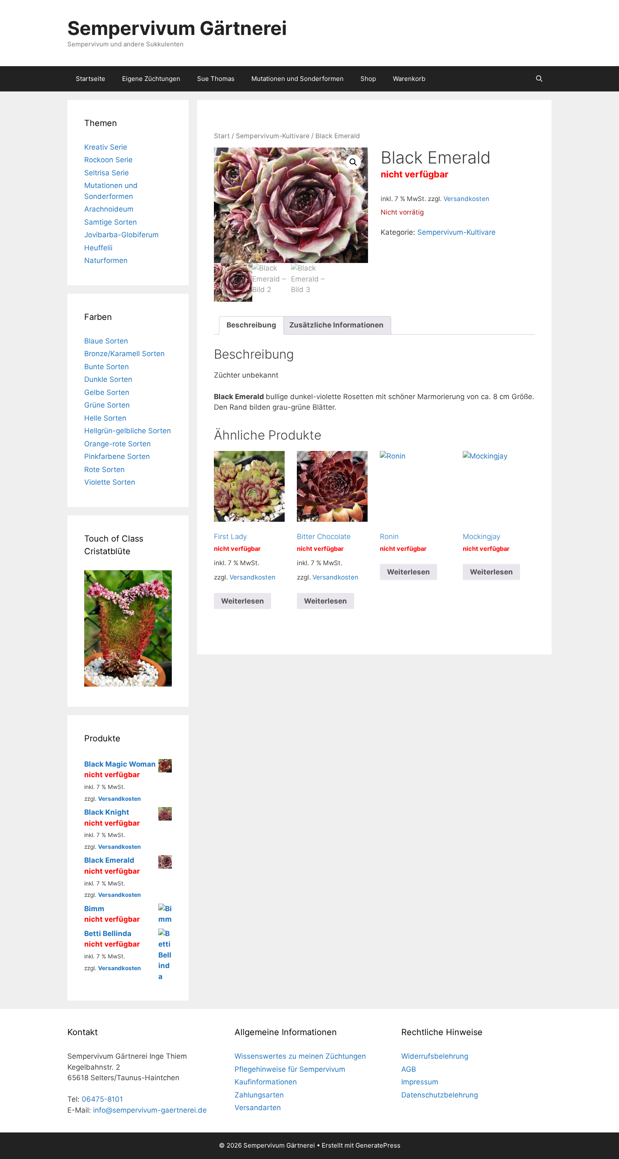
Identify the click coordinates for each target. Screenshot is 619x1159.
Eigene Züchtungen (151, 79)
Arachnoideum (108, 209)
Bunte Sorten (106, 366)
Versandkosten (466, 199)
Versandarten (258, 1107)
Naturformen (106, 260)
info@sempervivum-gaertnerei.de (150, 1110)
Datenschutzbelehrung (439, 1095)
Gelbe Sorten (106, 392)
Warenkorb (409, 79)
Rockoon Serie (108, 160)
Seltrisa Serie (106, 173)
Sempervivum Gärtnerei (177, 28)
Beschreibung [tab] (251, 325)
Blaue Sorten (106, 341)
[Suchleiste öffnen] (539, 78)
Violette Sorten (109, 482)
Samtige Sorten (110, 222)
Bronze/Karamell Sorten (124, 353)
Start (222, 136)
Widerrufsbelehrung (434, 1056)
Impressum (419, 1082)
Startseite (90, 79)
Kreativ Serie (105, 147)
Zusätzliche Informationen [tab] (336, 325)
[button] (353, 162)
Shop (368, 79)
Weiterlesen (242, 601)
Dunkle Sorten (108, 379)
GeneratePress (377, 1145)
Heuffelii (98, 248)
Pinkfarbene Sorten (117, 456)
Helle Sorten (105, 418)
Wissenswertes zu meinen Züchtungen (300, 1056)
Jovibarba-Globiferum (121, 235)
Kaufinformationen (266, 1082)
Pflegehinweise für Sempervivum (290, 1069)
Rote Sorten (104, 469)
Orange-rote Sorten (117, 444)
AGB (408, 1069)
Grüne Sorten (107, 405)
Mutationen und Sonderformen (297, 79)
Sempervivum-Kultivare (273, 136)
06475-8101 (102, 1099)
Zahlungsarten (259, 1095)
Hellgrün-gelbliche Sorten (127, 431)
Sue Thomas (216, 79)
